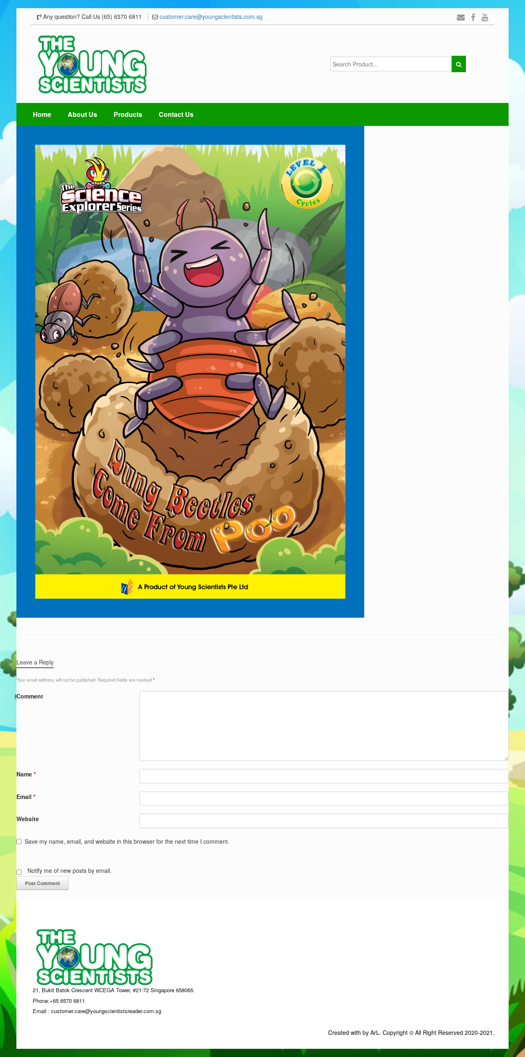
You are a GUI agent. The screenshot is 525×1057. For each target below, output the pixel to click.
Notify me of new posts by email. (69, 870)
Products (128, 114)
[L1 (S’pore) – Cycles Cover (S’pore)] (190, 371)
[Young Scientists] (92, 64)
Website (27, 819)
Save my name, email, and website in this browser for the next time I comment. (127, 841)
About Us (82, 114)
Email (25, 796)
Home (42, 114)
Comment (29, 696)
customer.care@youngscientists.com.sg (211, 16)
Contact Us (176, 114)
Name (26, 774)
